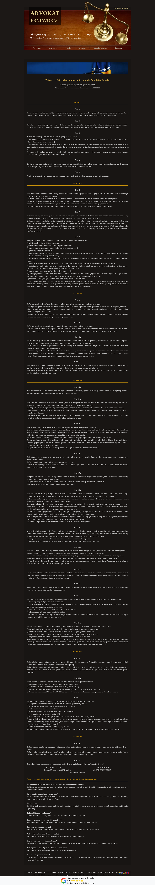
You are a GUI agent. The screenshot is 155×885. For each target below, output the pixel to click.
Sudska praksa (100, 48)
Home (28, 873)
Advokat (45, 13)
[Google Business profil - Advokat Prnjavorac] (63, 881)
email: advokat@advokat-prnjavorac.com (109, 875)
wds (122, 875)
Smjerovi (53, 48)
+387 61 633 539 (93, 875)
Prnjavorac (45, 20)
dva (88, 878)
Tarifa (68, 48)
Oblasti (41, 873)
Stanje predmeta (70, 873)
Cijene (47, 873)
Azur (50, 875)
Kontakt (118, 48)
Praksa (80, 873)
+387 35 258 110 (80, 875)
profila (92, 878)
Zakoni (82, 48)
